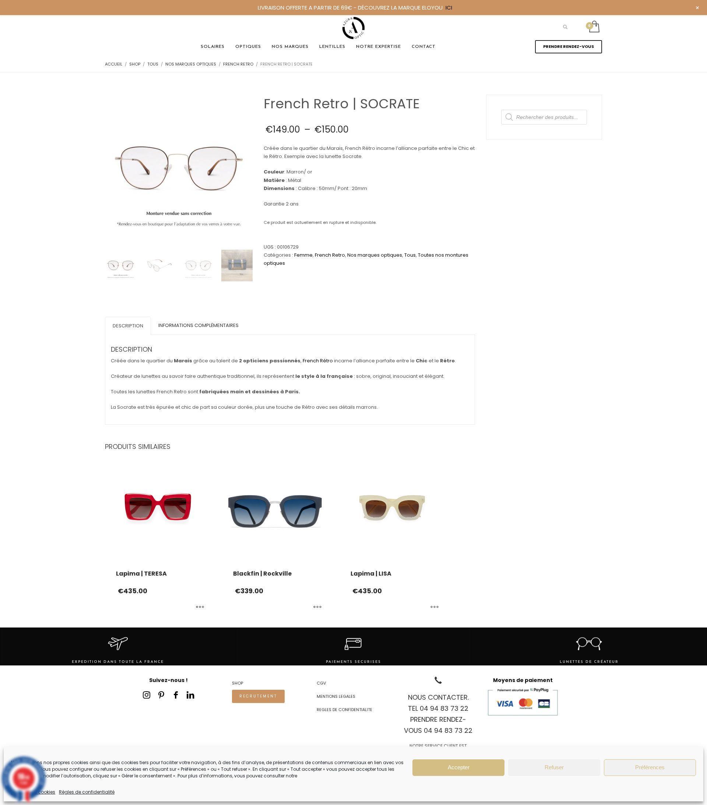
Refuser (554, 767)
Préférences (650, 767)
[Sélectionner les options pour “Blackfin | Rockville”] (317, 607)
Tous (410, 255)
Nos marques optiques (374, 255)
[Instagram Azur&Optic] (146, 695)
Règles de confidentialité (87, 792)
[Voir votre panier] (593, 27)
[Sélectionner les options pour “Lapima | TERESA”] (200, 607)
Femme (303, 255)
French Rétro (318, 360)
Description (128, 325)
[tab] (128, 326)
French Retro (330, 255)
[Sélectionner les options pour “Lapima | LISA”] (434, 607)
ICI (449, 7)
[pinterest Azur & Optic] (161, 695)
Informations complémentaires (198, 325)
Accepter (458, 767)
